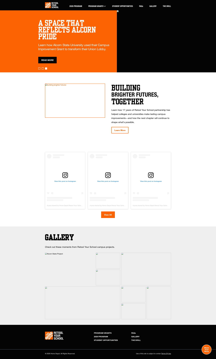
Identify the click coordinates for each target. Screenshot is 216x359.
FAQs (141, 6)
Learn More (119, 130)
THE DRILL (167, 6)
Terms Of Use (166, 353)
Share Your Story (206, 349)
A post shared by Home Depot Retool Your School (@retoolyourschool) (72, 205)
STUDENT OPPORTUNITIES (122, 6)
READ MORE (47, 60)
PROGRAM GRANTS (96, 6)
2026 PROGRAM (75, 6)
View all (108, 214)
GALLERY (152, 6)
